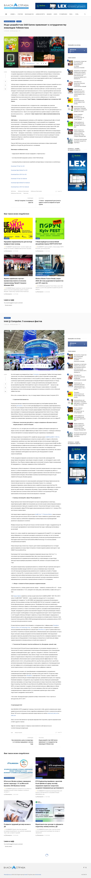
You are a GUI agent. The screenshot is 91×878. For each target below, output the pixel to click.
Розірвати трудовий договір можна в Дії (17, 825)
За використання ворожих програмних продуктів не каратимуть (80, 141)
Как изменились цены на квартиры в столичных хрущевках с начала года (22, 742)
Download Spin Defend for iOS (19, 170)
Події (37, 238)
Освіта (55, 14)
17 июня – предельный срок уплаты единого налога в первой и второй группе (50, 202)
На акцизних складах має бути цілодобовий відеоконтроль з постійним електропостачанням (80, 64)
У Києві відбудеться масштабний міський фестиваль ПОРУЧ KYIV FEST (49, 243)
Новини (12, 14)
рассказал (19, 405)
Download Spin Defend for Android (20, 182)
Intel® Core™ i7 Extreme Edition (43, 514)
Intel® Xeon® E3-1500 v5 (52, 437)
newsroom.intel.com (53, 713)
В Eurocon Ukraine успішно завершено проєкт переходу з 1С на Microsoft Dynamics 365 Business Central (17, 783)
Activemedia (38, 874)
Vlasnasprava (8, 251)
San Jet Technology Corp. (23, 627)
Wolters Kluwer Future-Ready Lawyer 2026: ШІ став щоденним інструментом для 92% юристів (49, 281)
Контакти (84, 874)
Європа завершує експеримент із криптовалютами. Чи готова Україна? (79, 117)
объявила (29, 675)
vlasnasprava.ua (30, 63)
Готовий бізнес (63, 14)
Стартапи (20, 14)
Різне (70, 14)
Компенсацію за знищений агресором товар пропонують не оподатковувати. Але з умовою (79, 93)
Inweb (25, 874)
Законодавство (29, 14)
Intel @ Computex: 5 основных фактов (24, 201)
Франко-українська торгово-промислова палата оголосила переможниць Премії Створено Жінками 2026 (15, 282)
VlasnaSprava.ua (8, 874)
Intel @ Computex (18, 732)
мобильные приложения (36, 191)
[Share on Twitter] (5, 85)
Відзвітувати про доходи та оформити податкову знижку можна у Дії (49, 825)
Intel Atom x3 (41, 629)
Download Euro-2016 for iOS (18, 174)
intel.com (13, 715)
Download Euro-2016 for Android (20, 187)
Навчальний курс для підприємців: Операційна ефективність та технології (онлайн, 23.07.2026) (80, 109)
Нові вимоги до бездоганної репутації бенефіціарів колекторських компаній (80, 84)
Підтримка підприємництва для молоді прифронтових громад (18, 243)
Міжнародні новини (9, 21)
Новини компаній (9, 777)
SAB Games (13, 191)
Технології (7, 317)
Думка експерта (40, 14)
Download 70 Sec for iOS (17, 166)
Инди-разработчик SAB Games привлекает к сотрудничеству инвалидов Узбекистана (48, 742)
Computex (36, 374)
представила (17, 596)
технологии (25, 193)
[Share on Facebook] (5, 81)
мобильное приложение (23, 191)
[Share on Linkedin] (5, 88)
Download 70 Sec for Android (19, 178)
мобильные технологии (16, 193)
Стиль (76, 14)
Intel (12, 732)
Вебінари (49, 14)
